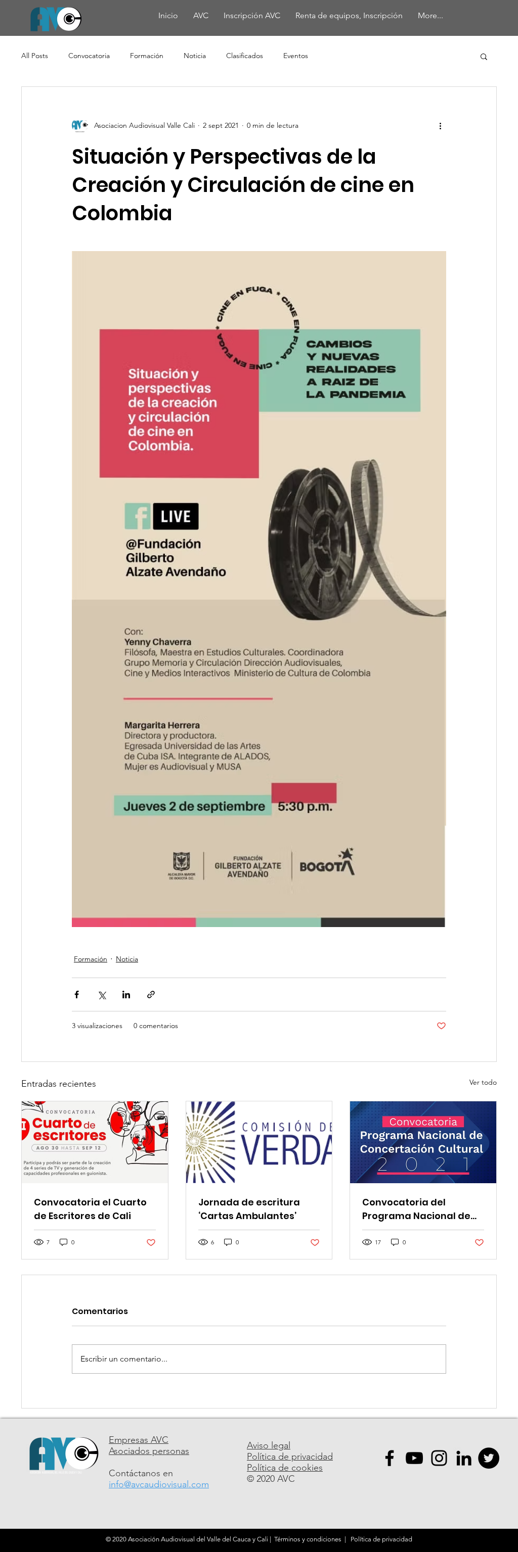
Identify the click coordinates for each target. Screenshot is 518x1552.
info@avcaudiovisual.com (159, 1484)
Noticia (195, 55)
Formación (146, 55)
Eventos (295, 55)
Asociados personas (149, 1451)
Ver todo (483, 1082)
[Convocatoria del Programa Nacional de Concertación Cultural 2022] (423, 1142)
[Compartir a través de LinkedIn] (126, 994)
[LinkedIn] (463, 1458)
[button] (484, 56)
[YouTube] (414, 1458)
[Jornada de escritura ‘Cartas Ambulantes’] (259, 1142)
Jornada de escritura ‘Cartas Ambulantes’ (249, 1209)
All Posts (34, 55)
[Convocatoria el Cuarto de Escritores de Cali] (95, 1142)
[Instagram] (439, 1458)
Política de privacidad (290, 1456)
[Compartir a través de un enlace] (151, 994)
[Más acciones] (440, 125)
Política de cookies (285, 1467)
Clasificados (244, 55)
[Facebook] (389, 1458)
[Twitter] (488, 1458)
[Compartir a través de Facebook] (76, 994)
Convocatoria (89, 55)
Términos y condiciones (307, 1539)
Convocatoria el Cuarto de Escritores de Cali (90, 1209)
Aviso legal (268, 1445)
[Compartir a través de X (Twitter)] (101, 994)
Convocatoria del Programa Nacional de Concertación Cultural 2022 (416, 1209)
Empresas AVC (138, 1439)
